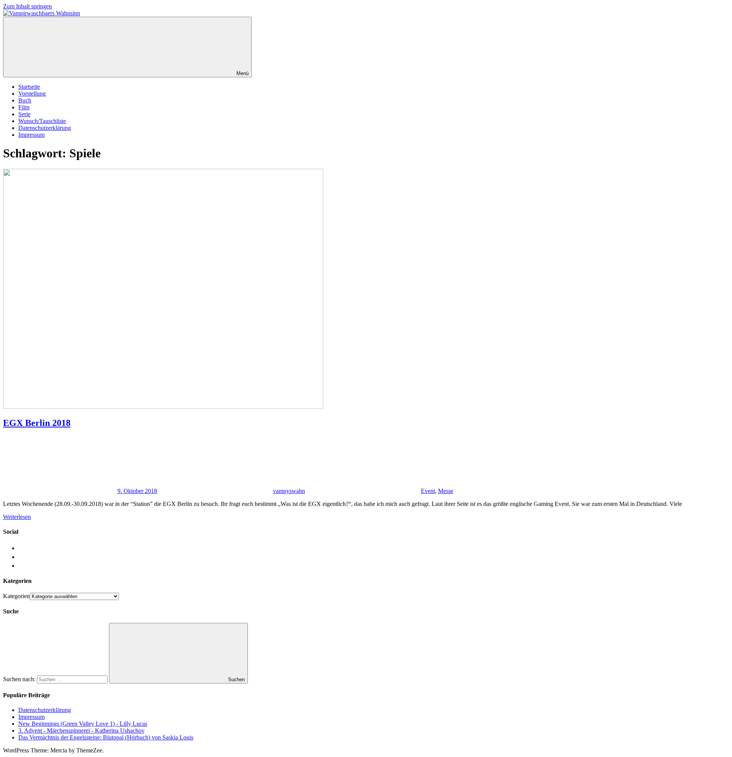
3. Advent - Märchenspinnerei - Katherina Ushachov (81, 730)
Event (428, 491)
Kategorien (16, 596)
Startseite (29, 86)
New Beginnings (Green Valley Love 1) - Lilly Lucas (82, 723)
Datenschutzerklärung (44, 128)
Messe (445, 491)
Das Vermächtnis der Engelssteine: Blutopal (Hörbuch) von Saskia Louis (105, 737)
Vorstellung (32, 93)
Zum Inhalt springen (27, 6)
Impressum (31, 134)
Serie (24, 114)
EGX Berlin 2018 (37, 423)
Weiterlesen (17, 517)
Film (23, 107)
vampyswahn (289, 491)
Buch (24, 100)
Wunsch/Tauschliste (42, 121)
